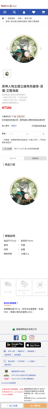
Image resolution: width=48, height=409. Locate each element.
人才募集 (31, 361)
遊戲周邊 (11, 18)
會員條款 (7, 354)
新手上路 (11, 351)
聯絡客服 (31, 351)
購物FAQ (21, 351)
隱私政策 (7, 364)
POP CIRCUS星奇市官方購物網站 (24, 375)
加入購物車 (35, 405)
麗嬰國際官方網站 (18, 371)
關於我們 (11, 361)
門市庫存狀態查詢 (39, 125)
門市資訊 (21, 361)
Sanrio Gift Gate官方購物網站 (23, 378)
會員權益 (17, 354)
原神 (20, 18)
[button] (41, 49)
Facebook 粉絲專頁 (8, 383)
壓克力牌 (28, 18)
